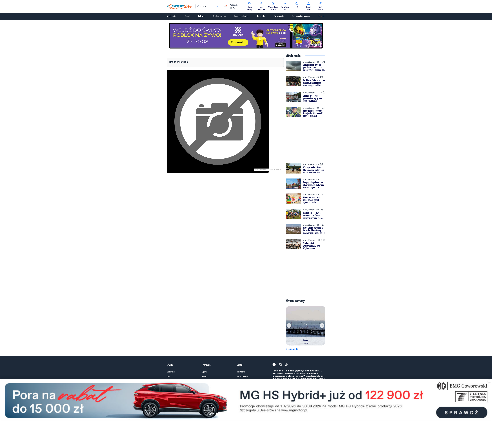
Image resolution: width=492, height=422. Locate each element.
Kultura (201, 16)
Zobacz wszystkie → (293, 349)
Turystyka (261, 16)
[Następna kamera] (322, 325)
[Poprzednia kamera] (289, 325)
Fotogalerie (279, 16)
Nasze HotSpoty (242, 376)
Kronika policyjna (241, 16)
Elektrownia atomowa (301, 16)
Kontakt (322, 16)
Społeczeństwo (219, 16)
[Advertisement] (305, 141)
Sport (187, 16)
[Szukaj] (217, 6)
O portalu (205, 371)
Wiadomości (171, 16)
